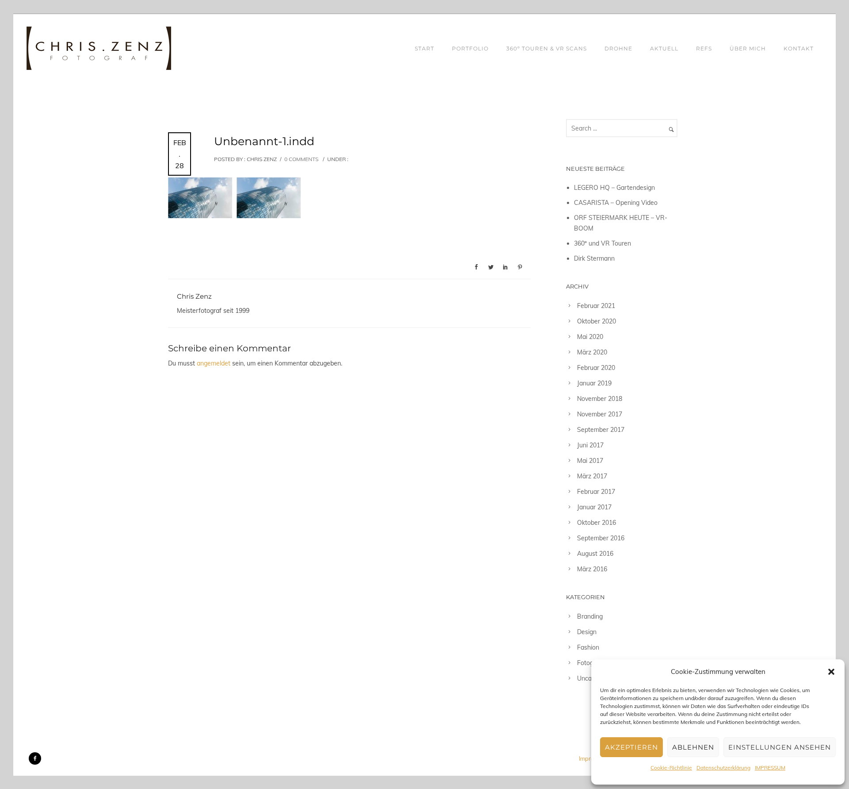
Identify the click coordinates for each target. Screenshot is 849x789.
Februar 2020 (596, 368)
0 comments (301, 159)
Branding (590, 616)
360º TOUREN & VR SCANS (546, 48)
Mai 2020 (590, 337)
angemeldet (213, 363)
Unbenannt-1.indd (264, 141)
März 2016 (592, 569)
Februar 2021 (596, 306)
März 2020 (592, 352)
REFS (704, 48)
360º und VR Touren (602, 243)
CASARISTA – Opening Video (616, 203)
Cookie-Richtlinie (671, 767)
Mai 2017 (590, 461)
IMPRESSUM (770, 767)
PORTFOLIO (470, 48)
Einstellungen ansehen (779, 747)
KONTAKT (799, 48)
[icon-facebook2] (35, 758)
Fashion (588, 647)
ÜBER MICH (748, 48)
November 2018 (599, 399)
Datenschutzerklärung (723, 767)
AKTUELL (664, 48)
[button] (831, 671)
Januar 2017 (594, 507)
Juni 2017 (590, 445)
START (424, 48)
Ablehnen (693, 747)
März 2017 (592, 476)
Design (587, 632)
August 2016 (595, 554)
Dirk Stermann (594, 258)
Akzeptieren (631, 747)
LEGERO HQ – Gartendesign (614, 188)
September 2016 (600, 538)
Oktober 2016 (596, 523)
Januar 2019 (594, 383)
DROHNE (618, 48)
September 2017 (600, 430)
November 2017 (599, 414)
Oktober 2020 (596, 321)
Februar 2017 (596, 492)
